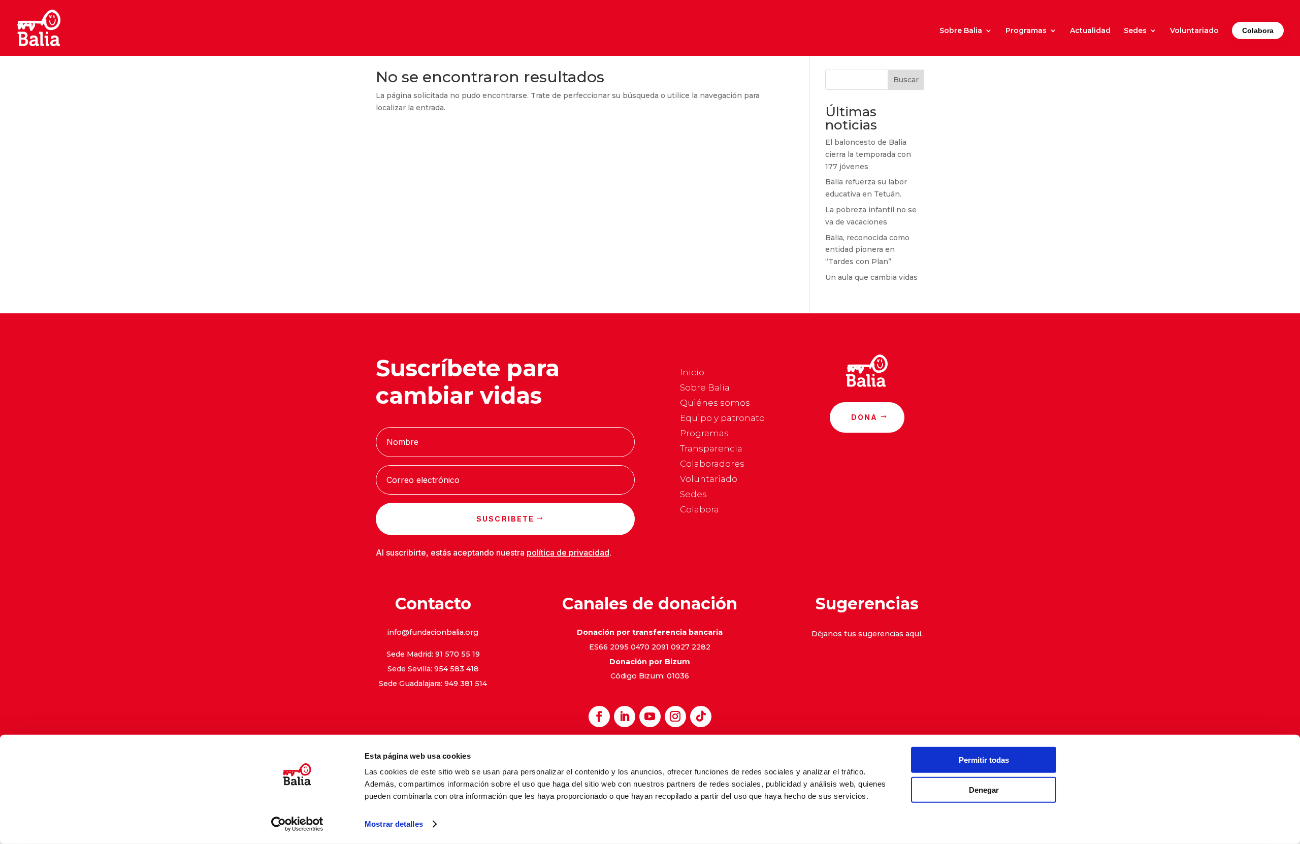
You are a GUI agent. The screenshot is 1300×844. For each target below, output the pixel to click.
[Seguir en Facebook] (599, 716)
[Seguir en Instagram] (675, 716)
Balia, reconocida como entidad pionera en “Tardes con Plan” (867, 250)
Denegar (984, 789)
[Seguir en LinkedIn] (624, 716)
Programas (1026, 31)
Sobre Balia (960, 31)
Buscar (906, 79)
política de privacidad (568, 552)
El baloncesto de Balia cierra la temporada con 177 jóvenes (868, 154)
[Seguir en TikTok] (700, 716)
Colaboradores (712, 464)
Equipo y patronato (722, 418)
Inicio (692, 373)
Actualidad (1090, 31)
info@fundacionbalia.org (432, 632)
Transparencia (711, 449)
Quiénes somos (715, 403)
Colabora (1258, 30)
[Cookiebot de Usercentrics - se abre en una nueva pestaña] (297, 824)
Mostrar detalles (394, 824)
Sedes (1135, 31)
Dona (864, 417)
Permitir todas (984, 760)
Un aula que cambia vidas (871, 277)
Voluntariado (1194, 31)
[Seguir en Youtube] (650, 716)
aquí (913, 633)
